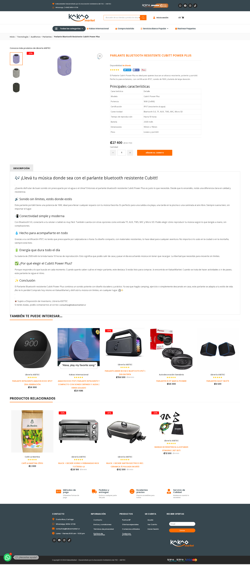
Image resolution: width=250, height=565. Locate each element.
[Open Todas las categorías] (82, 28)
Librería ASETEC (32, 374)
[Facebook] (185, 5)
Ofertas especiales (130, 524)
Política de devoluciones (99, 534)
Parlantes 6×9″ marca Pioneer (171, 381)
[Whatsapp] (180, 5)
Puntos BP (126, 520)
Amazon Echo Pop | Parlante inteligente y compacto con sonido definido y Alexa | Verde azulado (78, 384)
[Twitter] (127, 70)
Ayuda (150, 520)
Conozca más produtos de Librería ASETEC (30, 48)
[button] (99, 55)
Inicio (12, 36)
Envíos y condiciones (102, 524)
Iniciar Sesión (153, 529)
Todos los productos (126, 534)
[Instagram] (190, 5)
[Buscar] (143, 17)
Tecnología (22, 36)
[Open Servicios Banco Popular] (168, 28)
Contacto (97, 520)
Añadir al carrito (155, 152)
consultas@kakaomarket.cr (72, 305)
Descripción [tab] (21, 168)
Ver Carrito (152, 524)
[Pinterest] (143, 70)
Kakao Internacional (78, 374)
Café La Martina (32, 457)
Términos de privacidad (103, 529)
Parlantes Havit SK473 (218, 381)
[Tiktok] (195, 5)
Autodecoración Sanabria (171, 374)
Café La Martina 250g (32, 463)
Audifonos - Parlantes (41, 36)
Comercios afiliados (131, 529)
